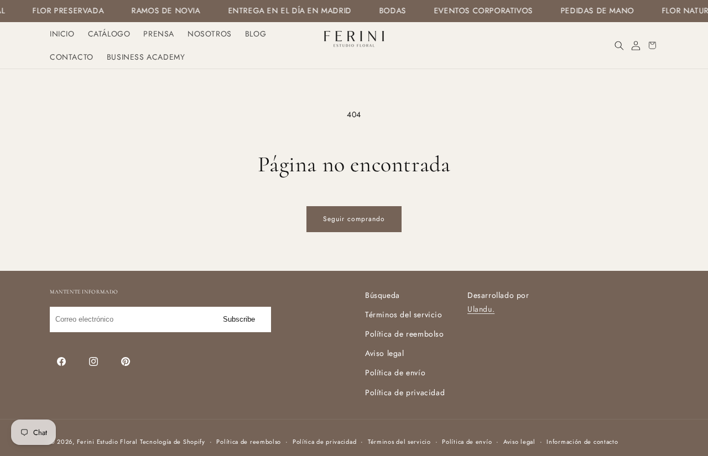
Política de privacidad (405, 392)
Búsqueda (382, 295)
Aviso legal (384, 353)
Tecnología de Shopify (172, 441)
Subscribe (239, 319)
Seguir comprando (354, 219)
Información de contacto (582, 441)
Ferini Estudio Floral (107, 441)
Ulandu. (480, 309)
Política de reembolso (404, 333)
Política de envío (395, 372)
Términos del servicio (403, 314)
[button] (619, 45)
